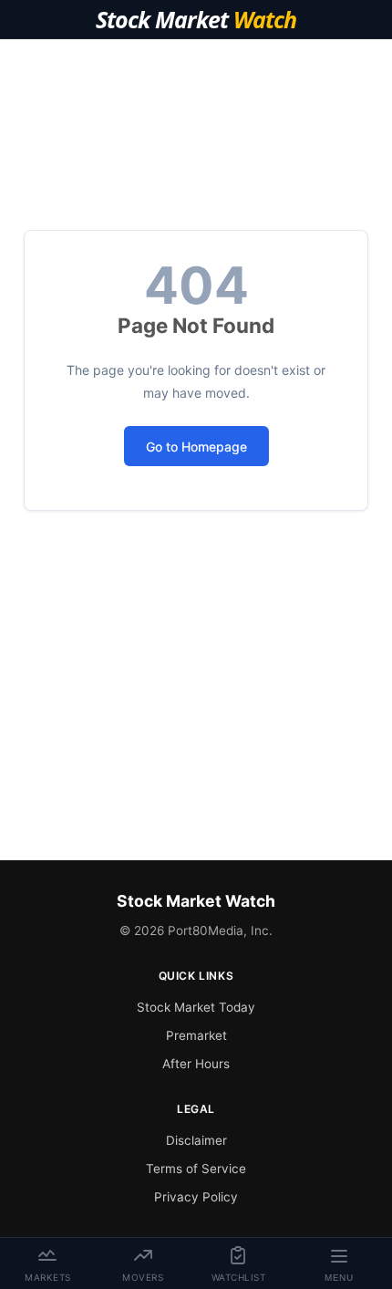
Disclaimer (196, 1140)
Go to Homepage (196, 446)
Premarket (196, 1035)
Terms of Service (196, 1168)
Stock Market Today (196, 1007)
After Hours (196, 1063)
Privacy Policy (196, 1197)
